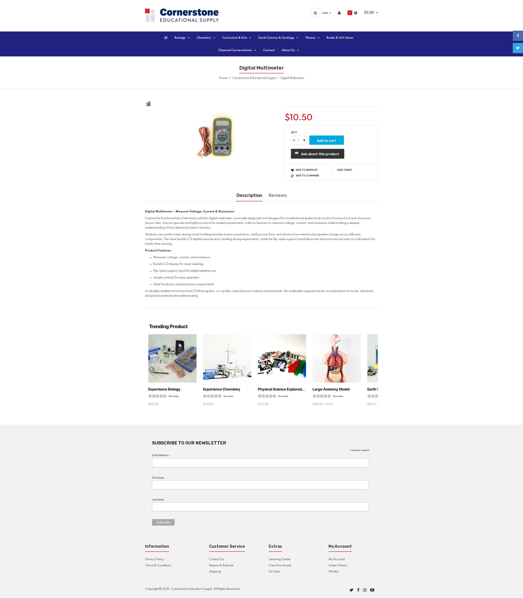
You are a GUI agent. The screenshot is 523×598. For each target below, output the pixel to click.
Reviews (277, 195)
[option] (221, 136)
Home (223, 78)
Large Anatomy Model (331, 389)
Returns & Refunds (221, 565)
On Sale (274, 571)
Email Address (161, 455)
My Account (337, 559)
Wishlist (334, 571)
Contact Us (216, 559)
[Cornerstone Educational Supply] (182, 21)
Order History (338, 565)
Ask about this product (320, 154)
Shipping (215, 571)
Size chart (344, 170)
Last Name (158, 499)
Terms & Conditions (158, 565)
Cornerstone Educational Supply (254, 78)
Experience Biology (164, 389)
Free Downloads (280, 565)
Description (249, 195)
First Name (158, 477)
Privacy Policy (154, 559)
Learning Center (280, 559)
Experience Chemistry (221, 389)
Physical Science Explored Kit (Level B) (280, 389)
